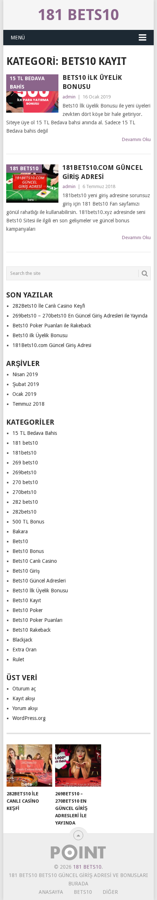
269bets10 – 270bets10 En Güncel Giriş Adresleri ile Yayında (80, 316)
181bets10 (24, 453)
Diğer (110, 892)
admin (69, 97)
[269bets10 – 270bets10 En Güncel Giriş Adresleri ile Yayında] (78, 765)
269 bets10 (25, 462)
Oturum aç (24, 688)
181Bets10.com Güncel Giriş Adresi (102, 172)
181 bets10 (25, 443)
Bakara (20, 531)
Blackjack (22, 640)
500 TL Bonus (28, 522)
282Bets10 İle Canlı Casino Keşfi (48, 306)
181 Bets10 (78, 15)
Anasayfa (51, 892)
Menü (18, 37)
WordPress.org (29, 718)
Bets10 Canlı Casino (34, 561)
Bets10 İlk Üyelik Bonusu (40, 590)
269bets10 (24, 472)
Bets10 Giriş (26, 571)
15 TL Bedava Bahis (34, 433)
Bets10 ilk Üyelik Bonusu (92, 82)
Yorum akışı (25, 708)
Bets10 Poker (27, 610)
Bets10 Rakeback (31, 630)
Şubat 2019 (25, 384)
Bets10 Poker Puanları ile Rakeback (51, 325)
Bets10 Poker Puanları (37, 620)
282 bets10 (25, 502)
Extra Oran (24, 649)
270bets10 (24, 492)
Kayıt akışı (23, 698)
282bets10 (24, 512)
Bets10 (20, 541)
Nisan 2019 (25, 374)
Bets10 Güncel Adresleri (39, 581)
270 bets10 (25, 482)
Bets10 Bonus (28, 551)
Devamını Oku (136, 139)
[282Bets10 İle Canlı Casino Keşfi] (29, 765)
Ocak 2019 (24, 394)
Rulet (18, 659)
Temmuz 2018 (28, 404)
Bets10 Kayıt (26, 600)
